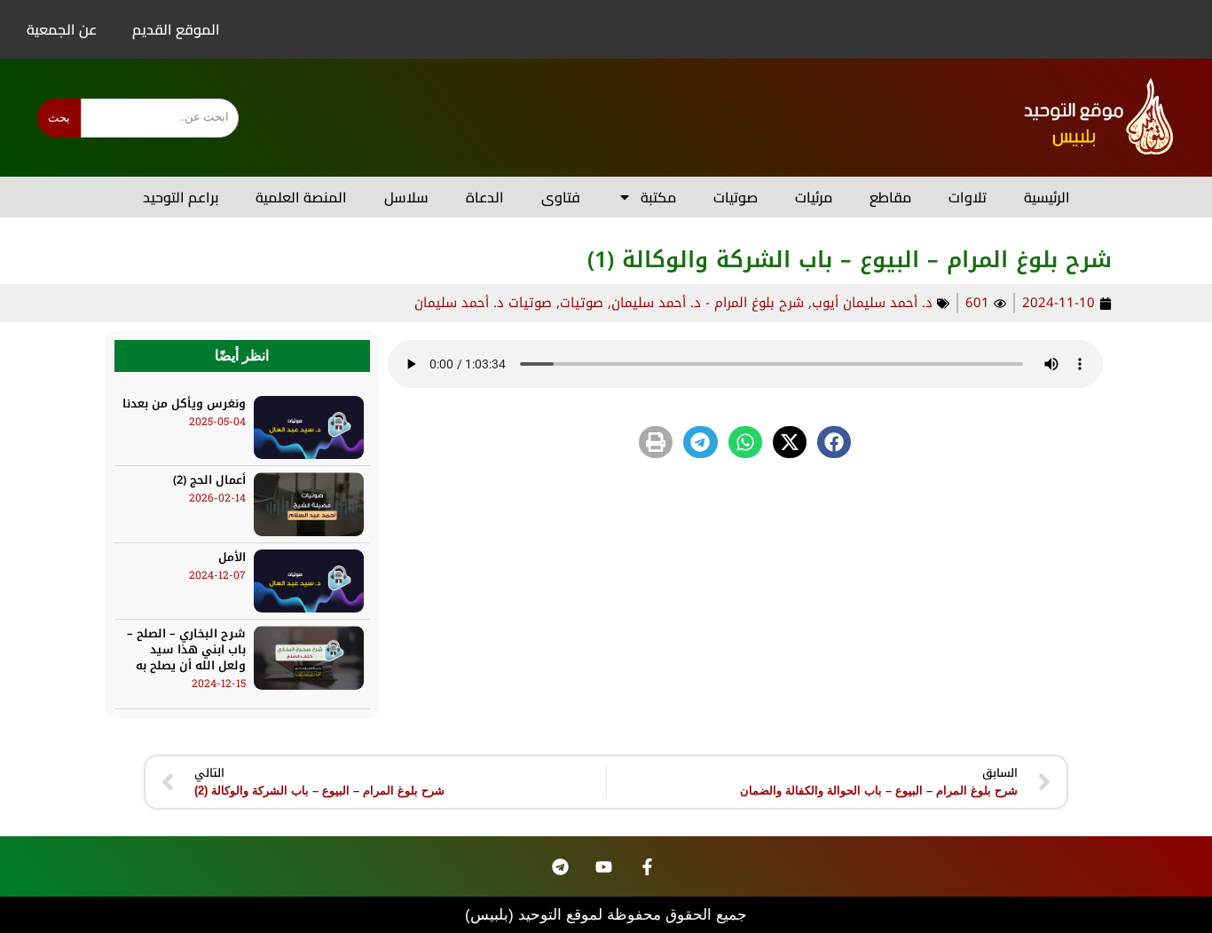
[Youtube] (604, 866)
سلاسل (406, 197)
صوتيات (735, 197)
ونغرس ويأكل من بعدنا (184, 403)
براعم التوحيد (180, 197)
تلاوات (967, 197)
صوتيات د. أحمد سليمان (483, 302)
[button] (834, 442)
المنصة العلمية (301, 197)
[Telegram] (561, 866)
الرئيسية (1047, 197)
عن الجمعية (62, 29)
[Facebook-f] (648, 866)
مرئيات (813, 197)
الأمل (232, 557)
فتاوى (560, 197)
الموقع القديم (176, 29)
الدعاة (485, 197)
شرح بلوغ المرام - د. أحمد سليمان (707, 302)
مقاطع (890, 197)
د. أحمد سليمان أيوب (872, 302)
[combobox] (160, 118)
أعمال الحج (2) (209, 480)
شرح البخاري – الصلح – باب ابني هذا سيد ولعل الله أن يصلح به (186, 649)
